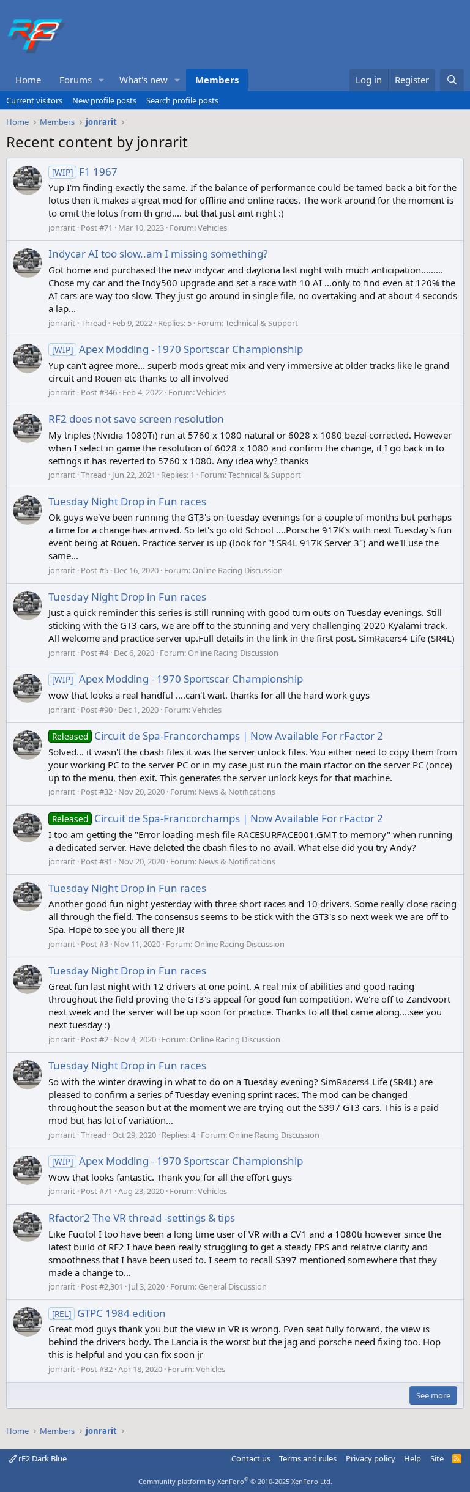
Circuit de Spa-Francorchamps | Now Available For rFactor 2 (217, 736)
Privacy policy (370, 1458)
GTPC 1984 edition (109, 1313)
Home (28, 79)
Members (217, 79)
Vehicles (212, 227)
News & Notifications (236, 791)
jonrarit (61, 227)
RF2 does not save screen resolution (136, 419)
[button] (101, 80)
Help (412, 1458)
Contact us (250, 1458)
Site (437, 1458)
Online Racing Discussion (237, 570)
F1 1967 (85, 172)
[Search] (452, 80)
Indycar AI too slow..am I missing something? (157, 254)
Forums (75, 79)
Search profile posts (182, 100)
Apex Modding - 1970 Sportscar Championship (177, 349)
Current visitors (34, 100)
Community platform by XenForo (235, 1481)
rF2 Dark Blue (42, 1458)
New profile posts (104, 100)
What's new (143, 79)
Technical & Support (261, 322)
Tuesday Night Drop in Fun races (127, 501)
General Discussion (232, 1286)
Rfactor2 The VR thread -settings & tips (141, 1218)
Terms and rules (308, 1458)
